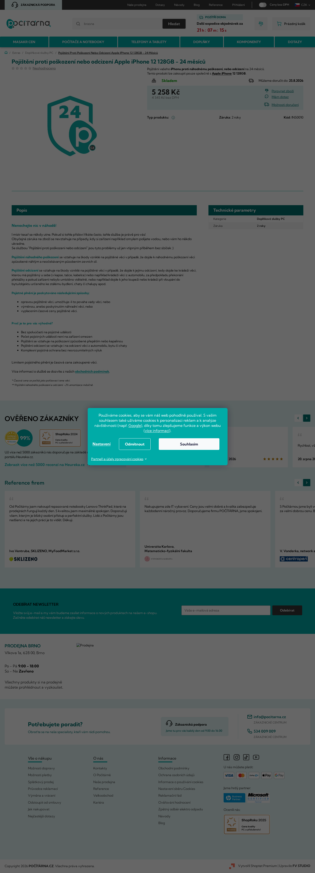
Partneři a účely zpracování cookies (117, 459)
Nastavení (102, 444)
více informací (157, 430)
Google (134, 425)
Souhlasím (189, 444)
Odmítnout (135, 444)
